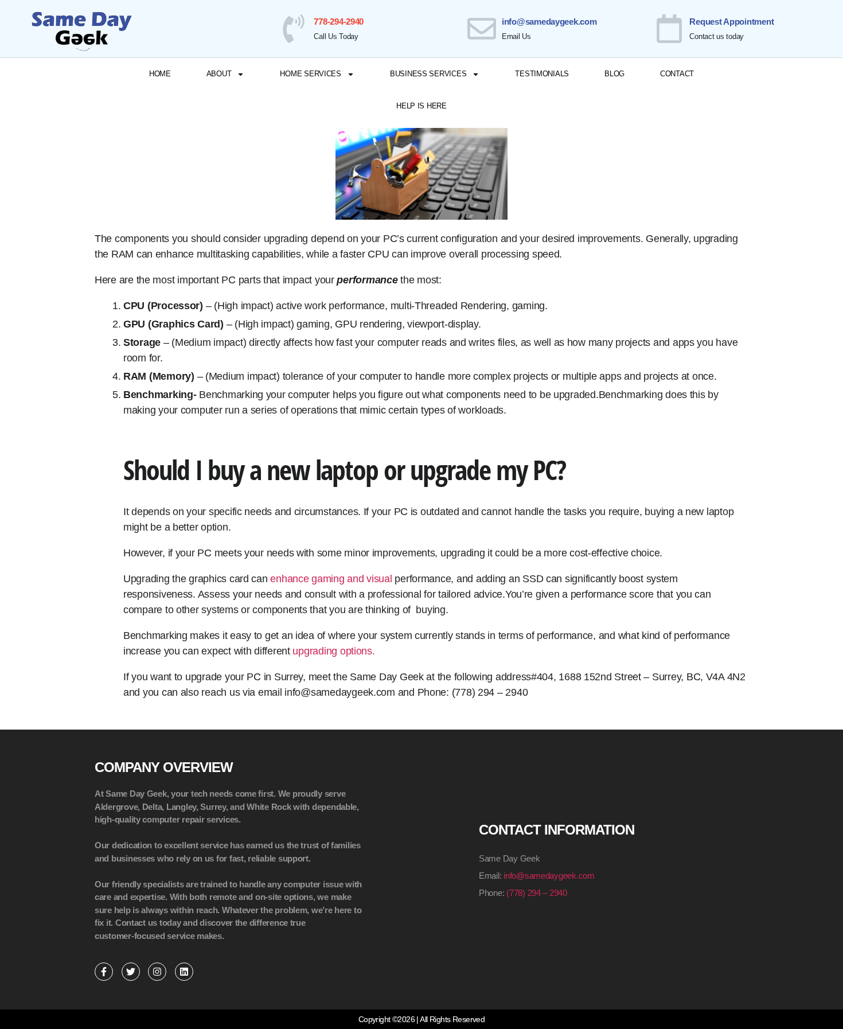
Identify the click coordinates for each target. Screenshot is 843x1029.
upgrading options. (333, 651)
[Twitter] (131, 971)
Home (160, 73)
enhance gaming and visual (331, 578)
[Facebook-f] (104, 971)
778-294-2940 (339, 21)
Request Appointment (731, 21)
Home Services (310, 73)
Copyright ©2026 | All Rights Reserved (421, 1019)
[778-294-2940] (293, 28)
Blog (614, 73)
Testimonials (542, 73)
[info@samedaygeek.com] (481, 28)
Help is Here (421, 106)
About (219, 73)
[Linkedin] (184, 971)
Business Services (428, 73)
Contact (677, 73)
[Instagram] (157, 971)
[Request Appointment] (669, 28)
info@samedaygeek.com (549, 21)
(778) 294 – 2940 (536, 893)
